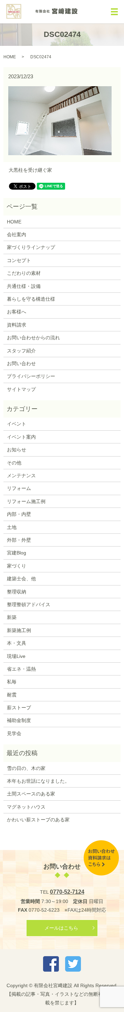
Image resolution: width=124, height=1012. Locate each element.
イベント (16, 424)
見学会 (14, 733)
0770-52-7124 (67, 892)
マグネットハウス (26, 807)
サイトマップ (21, 389)
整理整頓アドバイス (28, 604)
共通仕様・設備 (24, 286)
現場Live (16, 656)
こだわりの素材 (24, 273)
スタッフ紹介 (21, 350)
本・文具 (16, 643)
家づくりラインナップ (31, 247)
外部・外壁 (19, 540)
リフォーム (19, 488)
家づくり (16, 566)
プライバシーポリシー (31, 376)
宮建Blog (16, 552)
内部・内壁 (19, 514)
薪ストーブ (19, 707)
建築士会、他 (21, 578)
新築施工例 (19, 630)
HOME (9, 56)
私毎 (12, 681)
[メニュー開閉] (114, 11)
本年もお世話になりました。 (38, 781)
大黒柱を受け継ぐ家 (30, 170)
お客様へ (16, 311)
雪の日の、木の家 (26, 768)
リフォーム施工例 (26, 501)
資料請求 (16, 325)
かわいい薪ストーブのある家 (38, 819)
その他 (14, 462)
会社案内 (16, 234)
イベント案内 (21, 437)
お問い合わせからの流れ (33, 337)
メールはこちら (61, 928)
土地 (12, 527)
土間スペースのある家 (31, 793)
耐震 (12, 695)
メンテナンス (21, 475)
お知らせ (16, 449)
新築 (12, 617)
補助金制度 (19, 720)
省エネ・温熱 (21, 669)
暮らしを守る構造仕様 (31, 299)
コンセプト (19, 260)
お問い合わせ (21, 363)
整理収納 (16, 591)
